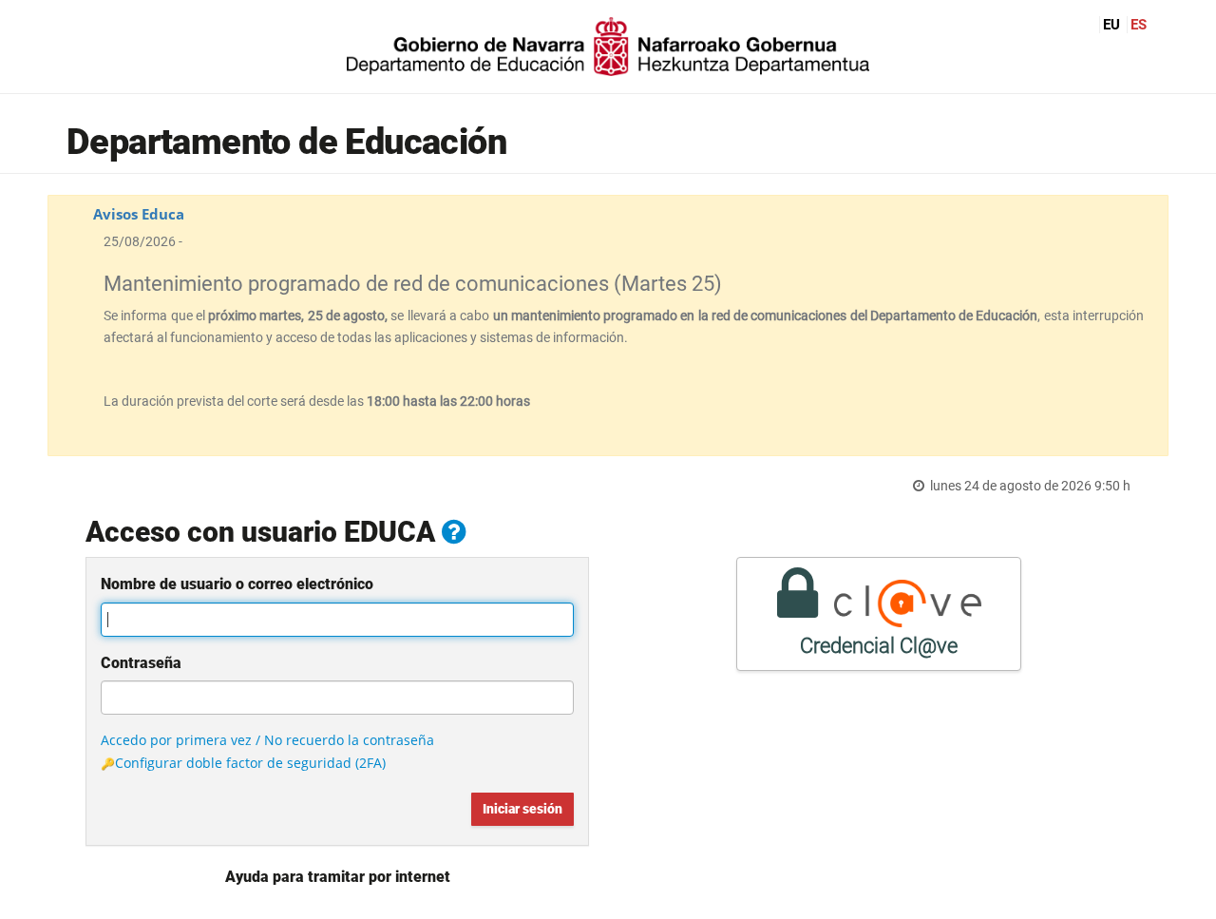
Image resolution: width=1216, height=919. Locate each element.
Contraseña (141, 663)
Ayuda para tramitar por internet (337, 877)
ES (1138, 24)
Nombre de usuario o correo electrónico (237, 584)
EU (1111, 24)
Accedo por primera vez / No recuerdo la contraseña (267, 740)
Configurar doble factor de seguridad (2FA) (250, 763)
